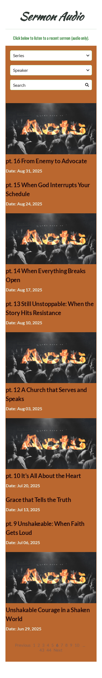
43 (41, 650)
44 (49, 650)
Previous (23, 645)
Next (58, 650)
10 (77, 645)
